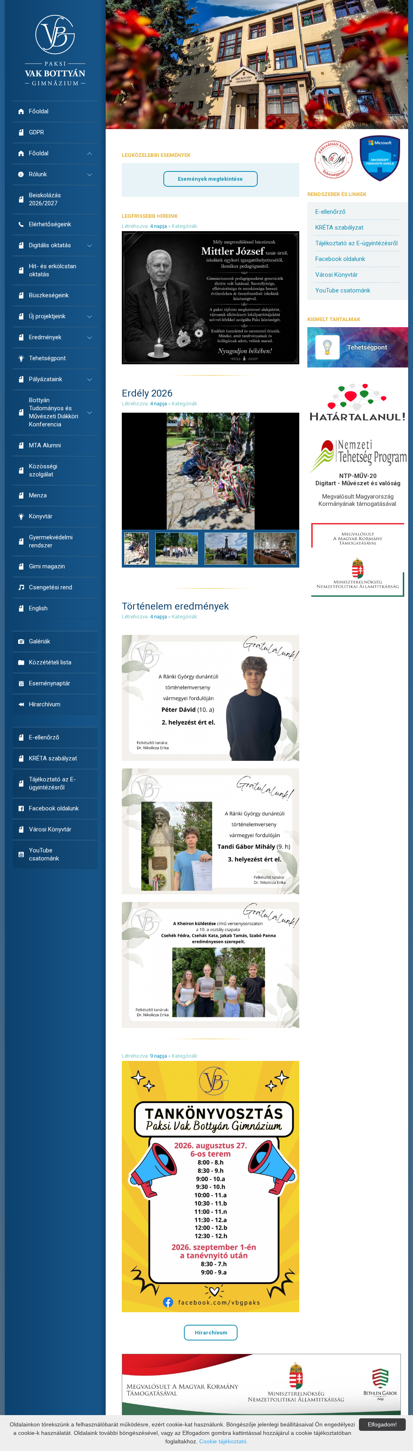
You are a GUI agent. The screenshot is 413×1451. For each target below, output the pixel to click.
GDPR (36, 132)
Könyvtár (40, 516)
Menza (38, 495)
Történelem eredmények (175, 606)
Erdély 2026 (147, 393)
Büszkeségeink (49, 295)
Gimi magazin (47, 566)
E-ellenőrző (44, 737)
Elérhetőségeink (50, 224)
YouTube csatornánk (44, 854)
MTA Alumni (45, 445)
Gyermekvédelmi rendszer (51, 541)
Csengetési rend (50, 587)
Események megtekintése (210, 179)
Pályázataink (45, 379)
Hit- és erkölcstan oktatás (52, 270)
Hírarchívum (44, 704)
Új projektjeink (47, 316)
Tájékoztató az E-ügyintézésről (52, 783)
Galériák (39, 641)
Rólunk (38, 174)
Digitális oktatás (50, 245)
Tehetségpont (47, 358)
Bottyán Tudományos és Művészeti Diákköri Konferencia (53, 412)
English (38, 608)
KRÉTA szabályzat (53, 758)
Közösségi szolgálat (43, 470)
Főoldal (38, 111)
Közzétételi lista (50, 662)
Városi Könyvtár (50, 829)
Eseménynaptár (49, 683)
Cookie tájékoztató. (223, 1441)
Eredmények (45, 337)
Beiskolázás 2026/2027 (45, 199)
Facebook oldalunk (54, 808)
